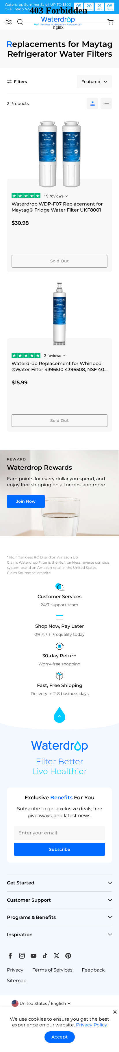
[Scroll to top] (59, 715)
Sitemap (17, 980)
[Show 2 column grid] (106, 103)
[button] (41, 1003)
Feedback (93, 970)
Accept (59, 1037)
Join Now (26, 501)
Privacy (15, 970)
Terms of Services (52, 970)
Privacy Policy (91, 1025)
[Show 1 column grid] (92, 103)
